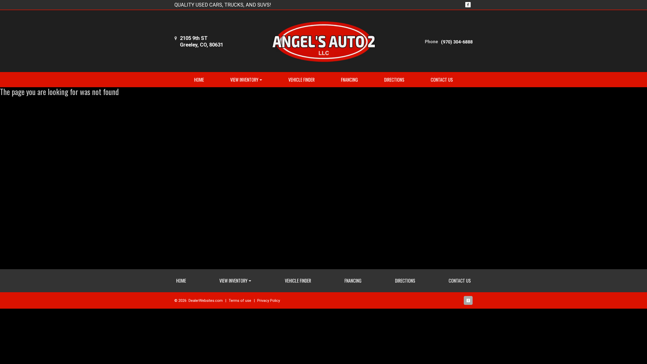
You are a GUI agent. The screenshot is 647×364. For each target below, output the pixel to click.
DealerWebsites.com (206, 300)
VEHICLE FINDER (301, 79)
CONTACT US (442, 79)
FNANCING (349, 79)
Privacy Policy (268, 300)
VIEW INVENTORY (244, 79)
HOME (199, 79)
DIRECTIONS (394, 79)
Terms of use (240, 300)
